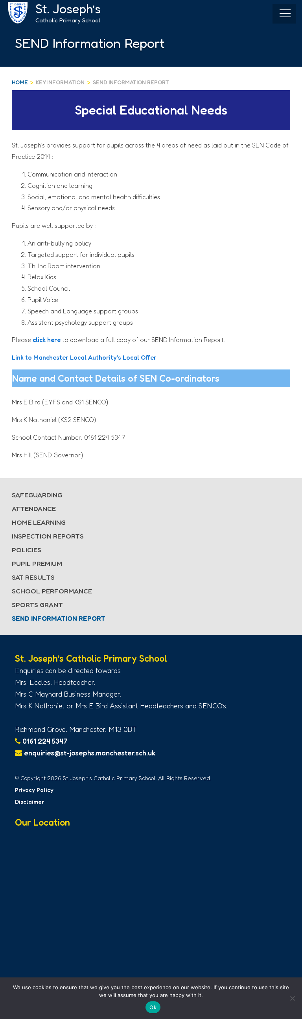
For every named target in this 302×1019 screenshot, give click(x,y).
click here (47, 340)
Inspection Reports (48, 536)
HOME (20, 82)
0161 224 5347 (45, 741)
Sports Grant (37, 604)
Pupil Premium (37, 563)
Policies (26, 550)
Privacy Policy (34, 789)
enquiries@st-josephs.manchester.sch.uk (89, 752)
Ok (153, 1007)
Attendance (34, 508)
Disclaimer (29, 801)
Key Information (60, 82)
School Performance (52, 591)
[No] (292, 998)
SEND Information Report (131, 82)
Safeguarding (37, 495)
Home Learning (39, 522)
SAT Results (33, 577)
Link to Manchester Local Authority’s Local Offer (84, 357)
